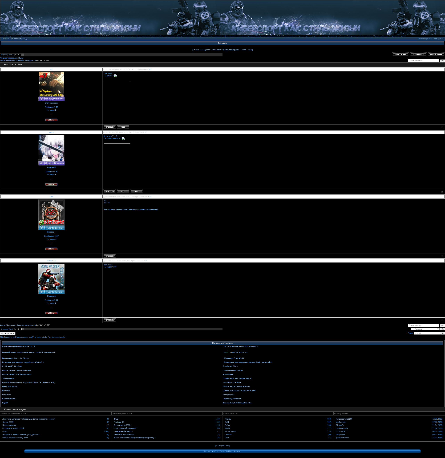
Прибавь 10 (119, 422)
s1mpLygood (230, 431)
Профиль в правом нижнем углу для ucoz (20, 434)
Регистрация (15, 39)
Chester (228, 434)
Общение (20, 60)
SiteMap (236, 451)
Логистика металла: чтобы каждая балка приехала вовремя (28, 419)
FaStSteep (51, 261)
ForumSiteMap (226, 451)
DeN (51, 197)
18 (150, 197)
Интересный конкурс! (123, 431)
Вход (24, 39)
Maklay (21, 58)
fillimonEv (340, 425)
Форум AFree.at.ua (7, 60)
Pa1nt (227, 425)
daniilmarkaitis (342, 428)
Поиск (243, 49)
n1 (51, 69)
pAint (51, 132)
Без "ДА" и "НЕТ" (43, 60)
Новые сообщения (201, 49)
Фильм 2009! (8, 422)
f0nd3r (227, 428)
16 (150, 69)
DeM (227, 438)
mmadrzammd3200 (344, 419)
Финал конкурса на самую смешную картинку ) (134, 438)
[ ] (51, 114)
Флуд (4, 431)
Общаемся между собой (13, 428)
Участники (216, 49)
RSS (441, 39)
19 (146, 261)
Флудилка (30, 60)
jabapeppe (340, 434)
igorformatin (341, 422)
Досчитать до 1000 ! (122, 425)
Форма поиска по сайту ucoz (15, 438)
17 (146, 132)
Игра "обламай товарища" (125, 428)
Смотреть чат (222, 446)
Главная (5, 39)
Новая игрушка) (9, 425)
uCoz (215, 451)
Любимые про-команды (124, 434)
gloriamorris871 (342, 438)
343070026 (340, 431)
